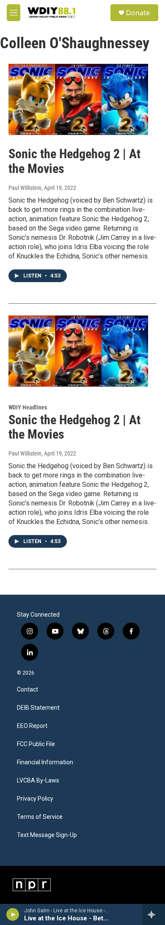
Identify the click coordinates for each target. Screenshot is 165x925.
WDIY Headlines (27, 407)
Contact (27, 689)
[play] (13, 914)
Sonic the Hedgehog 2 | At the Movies (74, 161)
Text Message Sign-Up (47, 835)
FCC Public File (36, 744)
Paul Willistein (24, 187)
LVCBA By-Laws (38, 780)
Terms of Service (40, 817)
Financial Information (45, 762)
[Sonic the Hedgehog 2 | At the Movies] (78, 99)
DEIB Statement (38, 708)
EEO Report (32, 726)
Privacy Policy (35, 799)
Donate (138, 12)
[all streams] (154, 914)
